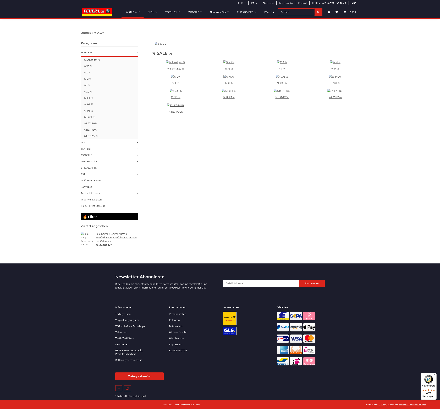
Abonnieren (312, 283)
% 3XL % (335, 83)
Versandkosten (177, 314)
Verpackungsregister (127, 320)
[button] (329, 12)
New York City (89, 161)
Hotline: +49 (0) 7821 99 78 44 (329, 3)
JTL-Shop (382, 404)
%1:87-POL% (176, 111)
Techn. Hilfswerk (90, 193)
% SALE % (86, 52)
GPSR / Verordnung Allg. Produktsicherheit (129, 352)
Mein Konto (286, 3)
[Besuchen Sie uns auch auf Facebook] (118, 388)
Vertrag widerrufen (139, 376)
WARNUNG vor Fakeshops (130, 326)
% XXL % (282, 83)
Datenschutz (176, 326)
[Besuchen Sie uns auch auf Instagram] (127, 388)
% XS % (229, 68)
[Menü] (434, 375)
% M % (335, 68)
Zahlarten (120, 332)
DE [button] (252, 3)
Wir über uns (176, 338)
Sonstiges (86, 186)
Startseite (268, 3)
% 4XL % (175, 97)
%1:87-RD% (335, 97)
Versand (142, 396)
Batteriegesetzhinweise (128, 360)
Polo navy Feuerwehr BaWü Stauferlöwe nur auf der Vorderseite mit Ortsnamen (116, 237)
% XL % (229, 83)
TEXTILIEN (86, 148)
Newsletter (121, 344)
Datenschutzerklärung (175, 284)
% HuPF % (229, 97)
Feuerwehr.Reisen (91, 199)
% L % (175, 83)
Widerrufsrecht (178, 332)
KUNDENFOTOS (178, 350)
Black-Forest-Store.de (93, 206)
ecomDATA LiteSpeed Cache (412, 404)
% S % (282, 68)
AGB (353, 3)
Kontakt (302, 3)
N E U (84, 142)
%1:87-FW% (282, 97)
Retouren (174, 320)
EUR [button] (240, 3)
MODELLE (86, 155)
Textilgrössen (123, 314)
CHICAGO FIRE (89, 167)
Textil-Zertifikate (124, 338)
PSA (83, 174)
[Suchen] (318, 12)
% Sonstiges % (175, 68)
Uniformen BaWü (91, 180)
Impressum (175, 344)
